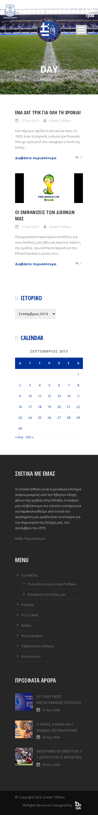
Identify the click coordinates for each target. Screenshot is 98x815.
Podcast (27, 604)
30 (20, 428)
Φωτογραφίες (32, 635)
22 (78, 406)
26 (49, 417)
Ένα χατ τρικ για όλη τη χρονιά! (48, 112)
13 (59, 396)
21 (68, 406)
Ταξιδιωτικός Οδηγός (37, 646)
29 (78, 417)
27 (59, 417)
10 (30, 396)
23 (20, 417)
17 (30, 406)
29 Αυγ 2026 (51, 764)
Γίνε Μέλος (29, 575)
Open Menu (81, 30)
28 (68, 417)
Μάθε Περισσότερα (30, 538)
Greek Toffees (60, 120)
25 (39, 417)
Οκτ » (30, 437)
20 (59, 406)
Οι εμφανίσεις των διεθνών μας (45, 215)
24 (30, 417)
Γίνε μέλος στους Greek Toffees (52, 584)
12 (49, 396)
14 (68, 396)
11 (39, 396)
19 (49, 406)
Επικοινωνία (30, 656)
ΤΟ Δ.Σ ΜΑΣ (29, 615)
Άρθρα (26, 625)
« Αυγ (19, 437)
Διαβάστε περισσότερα (35, 158)
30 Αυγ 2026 (51, 737)
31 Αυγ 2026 (51, 710)
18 (39, 406)
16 (20, 406)
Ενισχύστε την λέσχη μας (47, 594)
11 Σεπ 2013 (30, 120)
